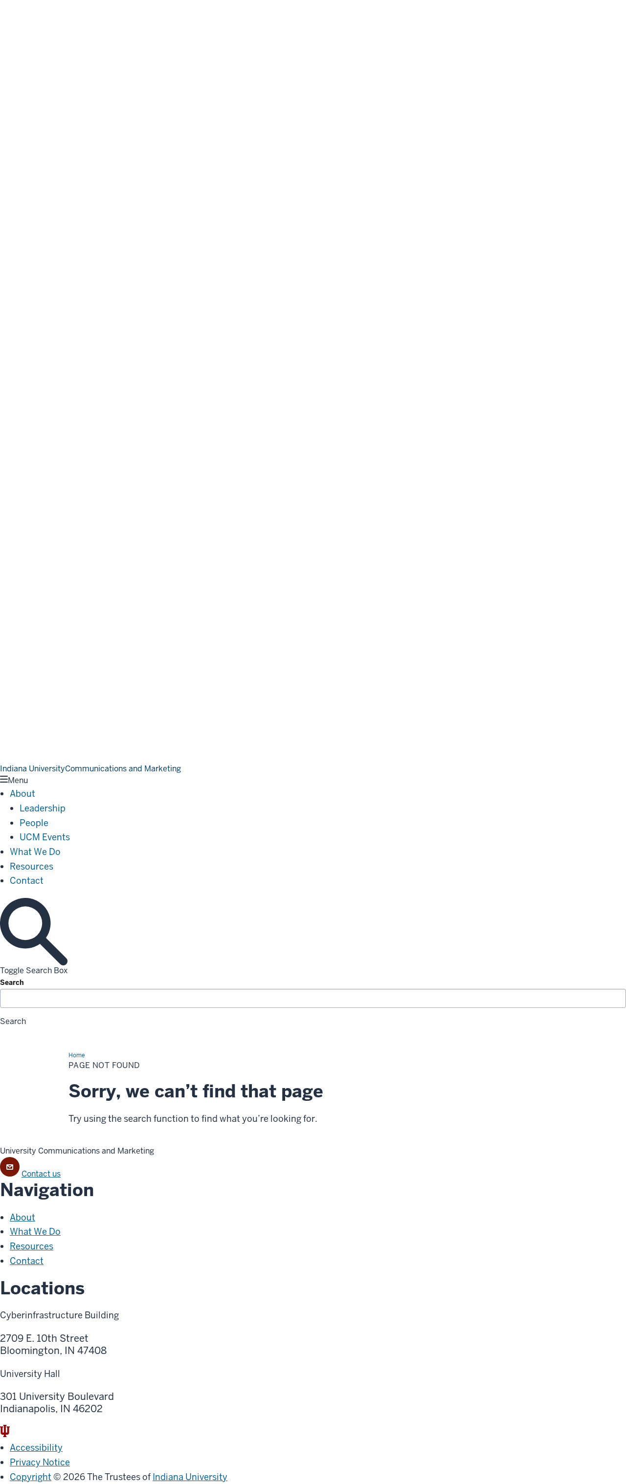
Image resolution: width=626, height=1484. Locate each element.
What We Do (35, 851)
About (22, 793)
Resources (31, 866)
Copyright (30, 1477)
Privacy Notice (40, 1462)
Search (12, 982)
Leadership (43, 808)
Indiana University (190, 1477)
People (34, 823)
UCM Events (45, 837)
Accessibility (36, 1447)
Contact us (41, 1174)
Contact (27, 880)
